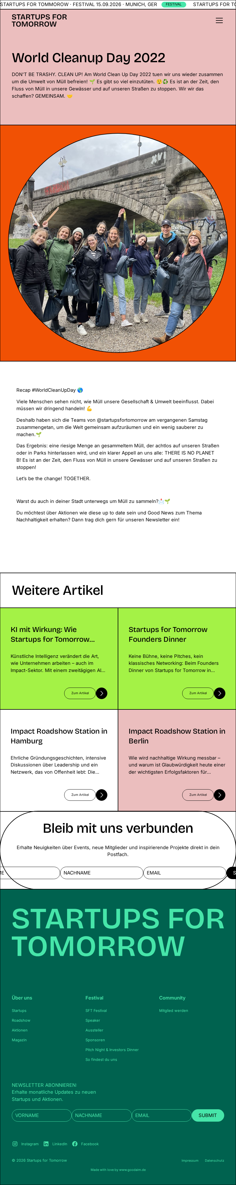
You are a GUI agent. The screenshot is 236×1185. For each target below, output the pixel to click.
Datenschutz (214, 1161)
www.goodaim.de (132, 1170)
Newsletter (158, 520)
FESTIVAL (174, 4)
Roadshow (21, 1020)
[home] (39, 20)
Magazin (19, 1040)
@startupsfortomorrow (122, 420)
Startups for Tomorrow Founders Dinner (163, 611)
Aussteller (94, 1030)
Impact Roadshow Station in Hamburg (42, 713)
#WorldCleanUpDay (54, 390)
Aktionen (20, 1030)
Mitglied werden (173, 1010)
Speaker (92, 1020)
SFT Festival (96, 1010)
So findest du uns (101, 1059)
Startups (19, 1010)
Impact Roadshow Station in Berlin (156, 713)
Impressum (190, 1161)
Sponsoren (95, 1040)
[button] (218, 20)
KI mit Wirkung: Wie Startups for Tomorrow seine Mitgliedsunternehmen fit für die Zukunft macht (55, 614)
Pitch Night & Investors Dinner (112, 1050)
